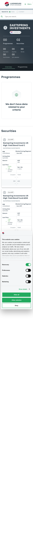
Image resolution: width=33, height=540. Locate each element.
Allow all (16, 294)
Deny (16, 305)
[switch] (28, 270)
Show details (23, 289)
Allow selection (16, 300)
